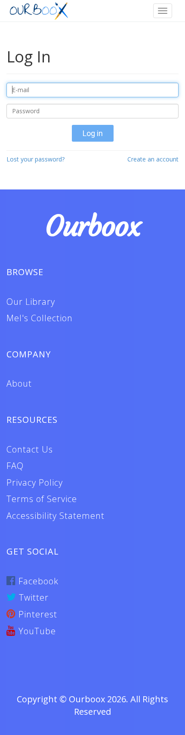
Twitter (32, 597)
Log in (93, 133)
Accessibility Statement (55, 515)
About (19, 383)
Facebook (37, 581)
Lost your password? (35, 159)
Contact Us (29, 449)
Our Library (30, 301)
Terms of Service (41, 499)
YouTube (36, 631)
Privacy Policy (34, 482)
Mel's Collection (39, 318)
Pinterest (36, 614)
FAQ (15, 465)
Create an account (153, 159)
